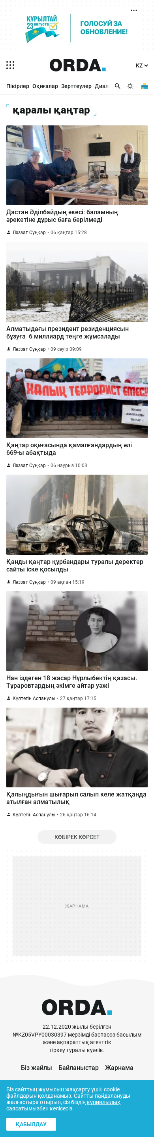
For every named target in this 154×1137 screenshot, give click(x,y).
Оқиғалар (45, 86)
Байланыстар (78, 1068)
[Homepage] (78, 65)
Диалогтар (109, 86)
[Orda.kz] (77, 1019)
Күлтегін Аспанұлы (34, 698)
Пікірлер (17, 86)
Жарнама (119, 1068)
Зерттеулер (76, 86)
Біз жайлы (36, 1068)
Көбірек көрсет (77, 837)
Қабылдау (31, 1124)
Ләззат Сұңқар (29, 232)
